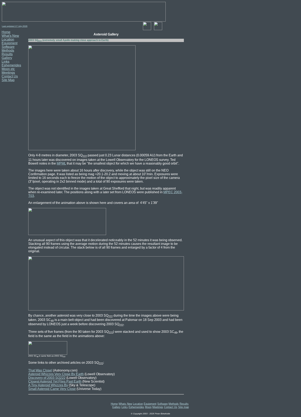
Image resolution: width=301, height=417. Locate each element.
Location (8, 39)
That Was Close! (40, 370)
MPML (61, 163)
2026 (24, 26)
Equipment (9, 43)
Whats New (125, 403)
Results (7, 54)
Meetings (8, 72)
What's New (10, 35)
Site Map (8, 80)
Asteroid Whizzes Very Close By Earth (56, 374)
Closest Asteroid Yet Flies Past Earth (54, 381)
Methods (8, 50)
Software (8, 47)
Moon (148, 407)
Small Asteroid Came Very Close (52, 389)
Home (6, 32)
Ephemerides (11, 65)
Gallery (7, 58)
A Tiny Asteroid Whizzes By (48, 385)
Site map (183, 407)
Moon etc (8, 69)
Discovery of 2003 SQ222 (47, 378)
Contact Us (10, 76)
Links (5, 61)
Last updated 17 (10, 26)
